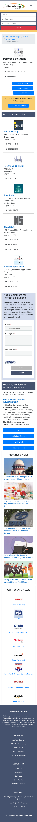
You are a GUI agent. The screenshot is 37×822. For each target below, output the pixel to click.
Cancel (21, 368)
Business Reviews (18, 784)
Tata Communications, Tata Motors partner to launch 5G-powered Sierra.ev (17, 530)
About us (18, 768)
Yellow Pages (15, 37)
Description (10, 334)
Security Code (11, 350)
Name (8, 325)
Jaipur (25, 37)
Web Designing (11, 39)
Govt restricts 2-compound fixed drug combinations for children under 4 (18, 503)
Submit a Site (18, 780)
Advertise (18, 772)
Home (5, 37)
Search (18, 28)
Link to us (18, 776)
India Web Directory (18, 740)
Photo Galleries (18, 751)
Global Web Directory (18, 744)
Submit (21, 373)
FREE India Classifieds (18, 755)
